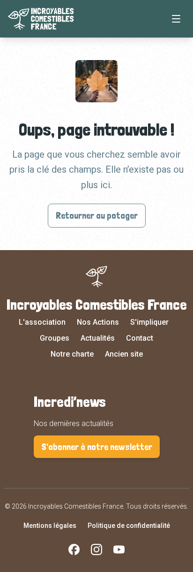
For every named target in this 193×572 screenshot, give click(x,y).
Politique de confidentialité (129, 525)
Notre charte (72, 354)
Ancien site (124, 354)
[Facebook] (74, 549)
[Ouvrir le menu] (176, 18)
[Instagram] (96, 549)
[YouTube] (119, 549)
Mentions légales (49, 525)
